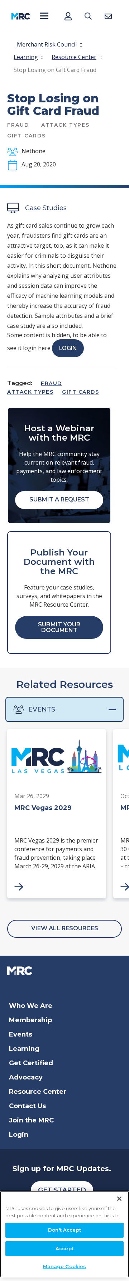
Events (41, 709)
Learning (26, 57)
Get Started (62, 1190)
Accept (64, 1248)
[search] (88, 16)
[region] (64, 1234)
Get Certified (31, 1063)
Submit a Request (59, 499)
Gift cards (80, 392)
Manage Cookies (64, 1266)
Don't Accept (64, 1230)
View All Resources (64, 928)
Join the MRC (31, 1120)
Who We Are (30, 1006)
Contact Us (27, 1106)
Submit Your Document (59, 627)
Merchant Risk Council (47, 44)
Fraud (51, 383)
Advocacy (26, 1077)
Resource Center (74, 57)
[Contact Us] (108, 16)
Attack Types (30, 392)
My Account (68, 16)
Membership (30, 1020)
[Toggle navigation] (44, 16)
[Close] (119, 1199)
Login (68, 348)
